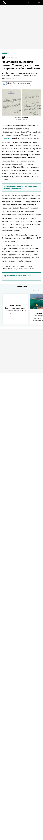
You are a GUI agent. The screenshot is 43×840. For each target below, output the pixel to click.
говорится (6, 138)
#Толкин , (21, 269)
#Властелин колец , (9, 269)
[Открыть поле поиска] (29, 2)
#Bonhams (29, 269)
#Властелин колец (25, 266)
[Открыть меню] (38, 2)
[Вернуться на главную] (4, 2)
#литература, (6, 266)
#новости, (15, 266)
